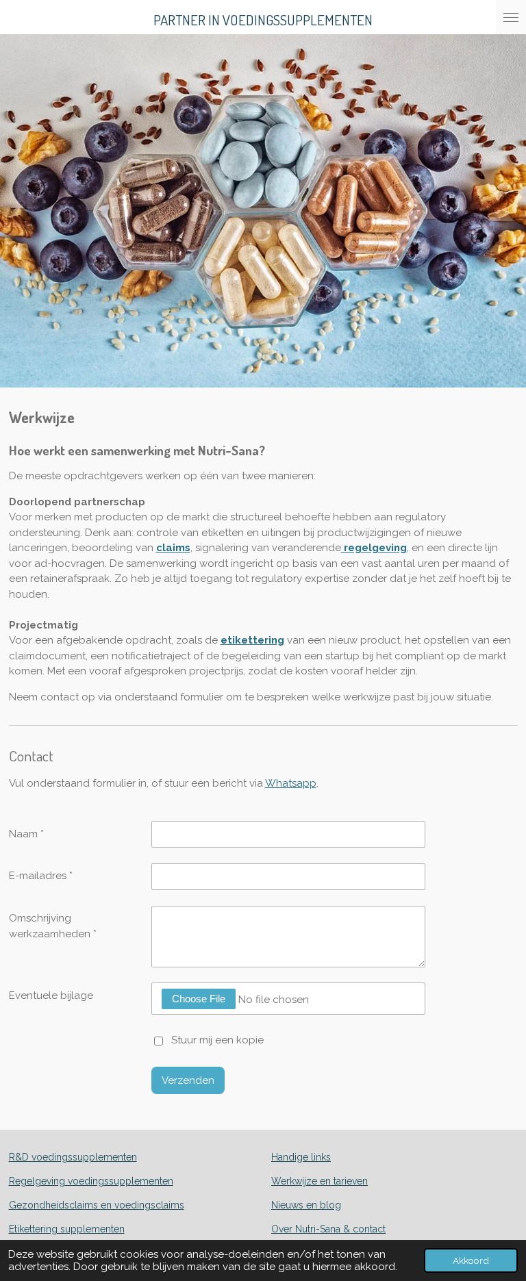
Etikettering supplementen (67, 1228)
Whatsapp (290, 783)
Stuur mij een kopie (217, 1040)
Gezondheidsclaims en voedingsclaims (96, 1205)
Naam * (26, 834)
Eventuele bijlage (51, 995)
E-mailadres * (41, 876)
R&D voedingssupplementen (73, 1157)
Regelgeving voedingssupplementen (91, 1181)
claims (173, 548)
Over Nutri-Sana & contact (328, 1228)
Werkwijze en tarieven (319, 1181)
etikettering (252, 640)
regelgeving (374, 548)
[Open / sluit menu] (511, 17)
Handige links (301, 1157)
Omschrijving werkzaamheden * (53, 926)
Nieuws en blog (306, 1205)
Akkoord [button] (471, 1260)
